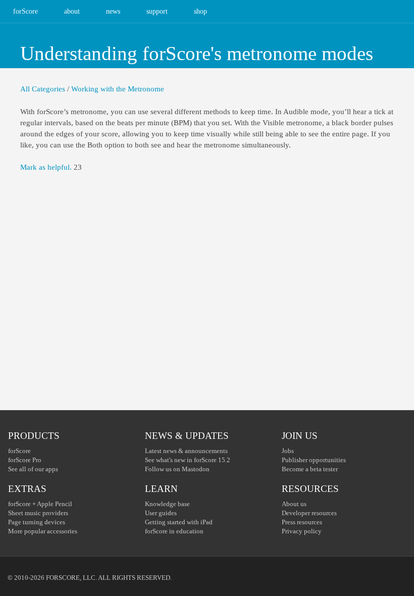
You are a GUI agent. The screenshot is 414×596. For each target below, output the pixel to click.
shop (200, 11)
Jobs (288, 451)
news (113, 11)
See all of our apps (33, 469)
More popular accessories (42, 531)
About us (294, 504)
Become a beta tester (310, 469)
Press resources (302, 522)
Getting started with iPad (179, 522)
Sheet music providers (38, 513)
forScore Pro (24, 460)
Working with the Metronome (117, 89)
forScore (25, 11)
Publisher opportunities (314, 460)
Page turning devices (36, 522)
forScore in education (174, 531)
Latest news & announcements (186, 451)
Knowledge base (167, 504)
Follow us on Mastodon (177, 469)
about (72, 11)
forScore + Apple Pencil (40, 504)
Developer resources (309, 513)
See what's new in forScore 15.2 (187, 460)
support (157, 11)
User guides (161, 513)
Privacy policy (302, 531)
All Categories (42, 89)
